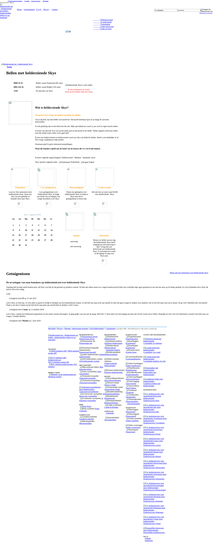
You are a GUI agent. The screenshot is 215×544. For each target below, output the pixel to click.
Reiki (89, 406)
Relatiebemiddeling (112, 394)
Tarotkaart (130, 392)
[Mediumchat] (155, 359)
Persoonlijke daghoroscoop (154, 532)
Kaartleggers (131, 343)
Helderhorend (109, 339)
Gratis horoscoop (35, 1)
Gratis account (102, 29)
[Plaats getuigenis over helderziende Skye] (76, 186)
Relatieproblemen (111, 403)
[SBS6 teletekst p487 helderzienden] (58, 351)
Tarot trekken (131, 388)
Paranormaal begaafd (87, 352)
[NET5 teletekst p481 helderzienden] (63, 360)
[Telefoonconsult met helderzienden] (155, 341)
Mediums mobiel (54, 377)
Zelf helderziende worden (89, 361)
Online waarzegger (133, 427)
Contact (55, 9)
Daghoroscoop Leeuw (152, 445)
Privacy (46, 9)
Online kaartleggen (133, 366)
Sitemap (67, 328)
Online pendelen (132, 421)
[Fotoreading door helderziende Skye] (20, 186)
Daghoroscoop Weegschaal (154, 468)
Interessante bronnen (80, 328)
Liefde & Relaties (111, 407)
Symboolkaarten (132, 375)
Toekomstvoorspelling (88, 383)
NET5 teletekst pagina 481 (58, 362)
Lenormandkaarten (133, 359)
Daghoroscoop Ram (151, 401)
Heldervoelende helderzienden (110, 364)
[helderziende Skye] (17, 64)
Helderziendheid (110, 354)
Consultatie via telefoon (152, 343)
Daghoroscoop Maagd (152, 456)
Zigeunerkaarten (133, 404)
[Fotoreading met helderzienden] (155, 370)
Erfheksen (149, 541)
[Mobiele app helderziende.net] (62, 374)
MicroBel (52, 328)
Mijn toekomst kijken (91, 368)
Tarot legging (131, 384)
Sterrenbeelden (110, 420)
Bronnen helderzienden (113, 372)
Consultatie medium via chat (154, 361)
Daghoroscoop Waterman (153, 512)
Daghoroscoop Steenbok (153, 501)
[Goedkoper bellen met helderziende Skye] (104, 186)
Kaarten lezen (131, 352)
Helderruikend (110, 348)
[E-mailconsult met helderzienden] (155, 350)
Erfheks (148, 538)
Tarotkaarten (130, 397)
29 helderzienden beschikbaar (15, 1)
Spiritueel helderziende (113, 343)
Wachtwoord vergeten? (206, 13)
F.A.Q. (39, 9)
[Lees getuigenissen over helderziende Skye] (46, 186)
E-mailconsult (102, 22)
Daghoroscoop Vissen (152, 524)
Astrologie (110, 413)
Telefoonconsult (103, 20)
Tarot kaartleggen (132, 379)
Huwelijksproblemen (112, 380)
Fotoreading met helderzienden (149, 373)
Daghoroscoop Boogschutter (154, 490)
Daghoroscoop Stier (151, 412)
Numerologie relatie (112, 389)
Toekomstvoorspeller (87, 378)
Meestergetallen (85, 423)
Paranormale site (85, 343)
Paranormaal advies (87, 339)
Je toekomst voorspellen (91, 399)
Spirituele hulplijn (113, 350)
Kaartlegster (130, 348)
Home (19, 9)
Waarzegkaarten (132, 401)
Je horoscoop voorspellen (91, 395)
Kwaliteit (27, 1)
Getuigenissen (29, 9)
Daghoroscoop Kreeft (151, 434)
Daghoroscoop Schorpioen (153, 479)
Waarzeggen (130, 412)
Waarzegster (130, 432)
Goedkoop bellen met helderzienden (151, 385)
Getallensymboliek (86, 419)
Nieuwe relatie (110, 385)
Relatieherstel (109, 398)
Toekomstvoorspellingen (89, 392)
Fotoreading (101, 24)
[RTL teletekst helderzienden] (61, 364)
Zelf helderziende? (97, 328)
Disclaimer (45, 1)
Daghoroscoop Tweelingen (154, 423)
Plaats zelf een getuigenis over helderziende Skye (189, 273)
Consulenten (110, 328)
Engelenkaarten (132, 339)
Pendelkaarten (131, 370)
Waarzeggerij (131, 416)
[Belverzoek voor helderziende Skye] (74, 230)
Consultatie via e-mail (151, 352)
